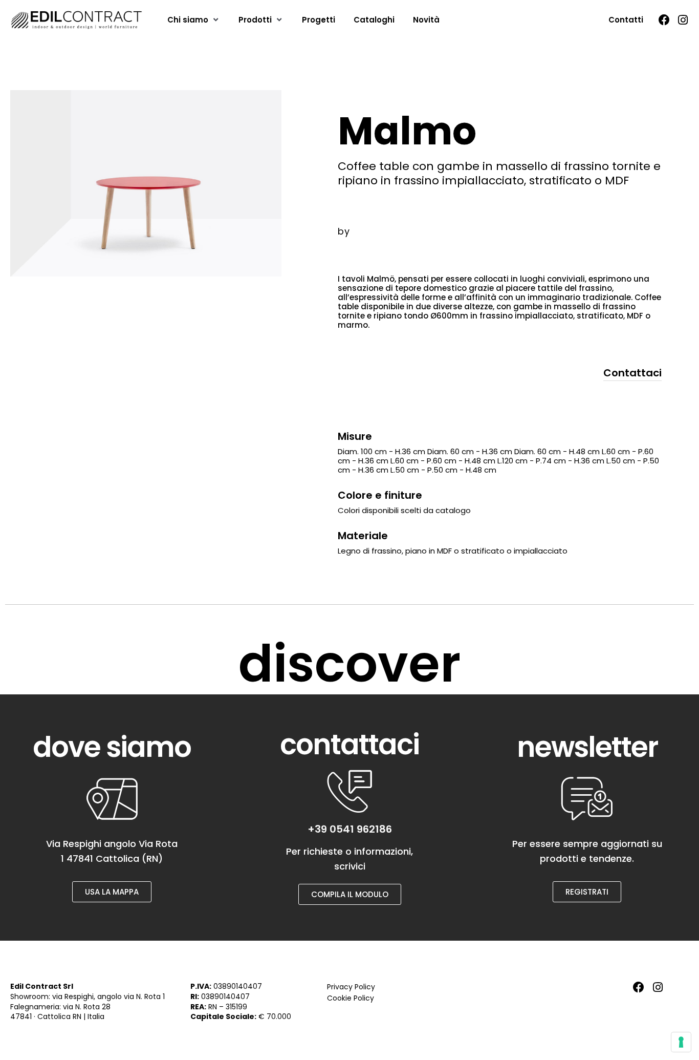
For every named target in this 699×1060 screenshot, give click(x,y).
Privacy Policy (351, 987)
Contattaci (632, 373)
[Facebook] (664, 20)
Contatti (625, 19)
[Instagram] (683, 20)
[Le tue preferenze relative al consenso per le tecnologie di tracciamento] (681, 1042)
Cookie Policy (350, 998)
